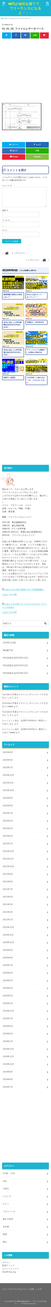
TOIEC (6, 1188)
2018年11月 (8, 1056)
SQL (5, 1181)
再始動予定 (8, 650)
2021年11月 (8, 859)
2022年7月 (8, 813)
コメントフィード (10, 1268)
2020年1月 (8, 1003)
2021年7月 (8, 889)
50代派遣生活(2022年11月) (15, 665)
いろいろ (7, 1196)
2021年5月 (8, 904)
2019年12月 (8, 1011)
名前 (5, 210)
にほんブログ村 (9, 594)
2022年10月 (8, 790)
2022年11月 (8, 783)
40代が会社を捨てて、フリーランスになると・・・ (25, 8)
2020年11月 (8, 935)
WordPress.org (9, 1272)
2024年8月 (8, 752)
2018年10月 (8, 1064)
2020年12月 (8, 927)
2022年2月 (8, 836)
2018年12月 (8, 1049)
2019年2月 (8, 1033)
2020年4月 (8, 988)
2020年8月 (8, 957)
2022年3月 (8, 828)
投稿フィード (8, 1265)
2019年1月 (8, 1041)
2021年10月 (8, 866)
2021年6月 (8, 896)
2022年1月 (8, 843)
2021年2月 (8, 912)
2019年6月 (8, 1026)
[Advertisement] (25, 70)
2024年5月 (8, 760)
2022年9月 (8, 798)
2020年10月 (8, 942)
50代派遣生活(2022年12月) (15, 658)
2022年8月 (8, 805)
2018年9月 (8, 1072)
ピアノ (6, 1204)
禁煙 (5, 1234)
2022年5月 (8, 821)
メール (6, 220)
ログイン (6, 1262)
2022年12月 (8, 775)
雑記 (5, 1242)
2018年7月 (8, 1087)
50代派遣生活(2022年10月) (15, 673)
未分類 (6, 1226)
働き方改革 (8, 1219)
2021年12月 (8, 851)
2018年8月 (8, 1079)
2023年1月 (8, 767)
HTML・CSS (9, 1173)
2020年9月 (8, 950)
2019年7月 (8, 1018)
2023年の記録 (9, 642)
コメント (7, 185)
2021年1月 (8, 919)
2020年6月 (8, 973)
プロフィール (9, 1211)
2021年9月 (8, 874)
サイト (5, 230)
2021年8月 (8, 881)
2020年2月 (8, 995)
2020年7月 (8, 965)
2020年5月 (8, 980)
